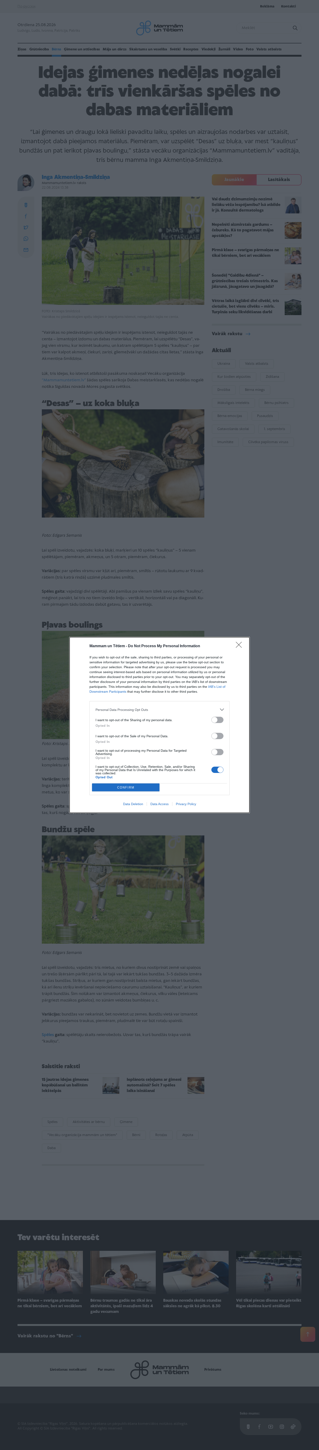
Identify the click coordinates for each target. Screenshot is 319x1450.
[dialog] (159, 725)
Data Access (159, 804)
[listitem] (159, 709)
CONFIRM (126, 787)
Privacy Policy (186, 804)
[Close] (240, 646)
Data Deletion (133, 804)
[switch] (217, 720)
